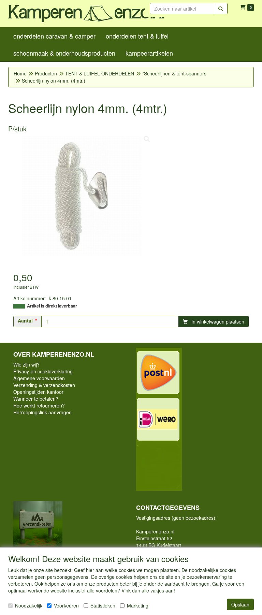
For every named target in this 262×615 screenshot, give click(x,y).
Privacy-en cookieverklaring (43, 371)
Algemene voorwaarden (39, 378)
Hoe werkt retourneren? (39, 405)
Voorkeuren (66, 605)
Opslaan (240, 604)
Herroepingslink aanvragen (42, 412)
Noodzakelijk (28, 605)
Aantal (25, 320)
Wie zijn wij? (26, 364)
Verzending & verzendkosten (44, 385)
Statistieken (102, 605)
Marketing (137, 605)
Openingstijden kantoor (38, 391)
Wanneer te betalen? (35, 398)
